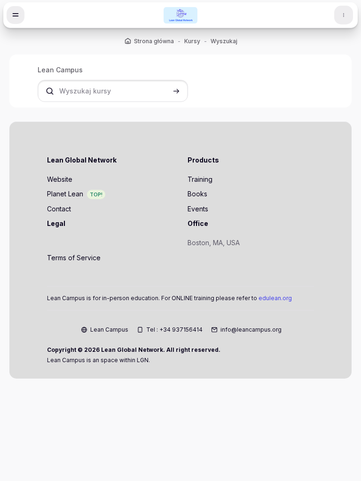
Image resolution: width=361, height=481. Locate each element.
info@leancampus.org (251, 329)
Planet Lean (65, 194)
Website (59, 179)
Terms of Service (74, 258)
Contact (59, 209)
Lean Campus (109, 329)
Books (197, 194)
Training (200, 179)
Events (198, 209)
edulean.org (275, 298)
